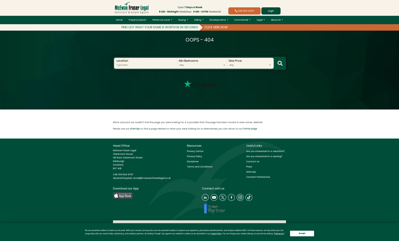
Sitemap (251, 171)
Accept (302, 233)
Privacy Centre (195, 151)
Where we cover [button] (161, 19)
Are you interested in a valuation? (265, 151)
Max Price (235, 61)
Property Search (137, 19)
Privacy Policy (194, 156)
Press (249, 166)
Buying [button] (182, 19)
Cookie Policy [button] (215, 234)
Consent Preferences (258, 177)
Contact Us (252, 161)
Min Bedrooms (188, 61)
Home (119, 19)
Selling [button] (198, 19)
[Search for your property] (280, 63)
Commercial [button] (241, 19)
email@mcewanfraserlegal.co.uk (152, 178)
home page (250, 128)
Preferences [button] (279, 234)
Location (122, 61)
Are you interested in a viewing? (264, 156)
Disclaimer (193, 161)
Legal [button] (260, 19)
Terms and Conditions (199, 166)
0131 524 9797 (245, 11)
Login (271, 11)
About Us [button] (276, 19)
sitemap (135, 128)
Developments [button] (218, 19)
